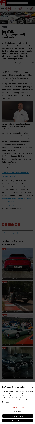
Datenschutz (14, 407)
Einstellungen (17, 411)
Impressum (21, 407)
